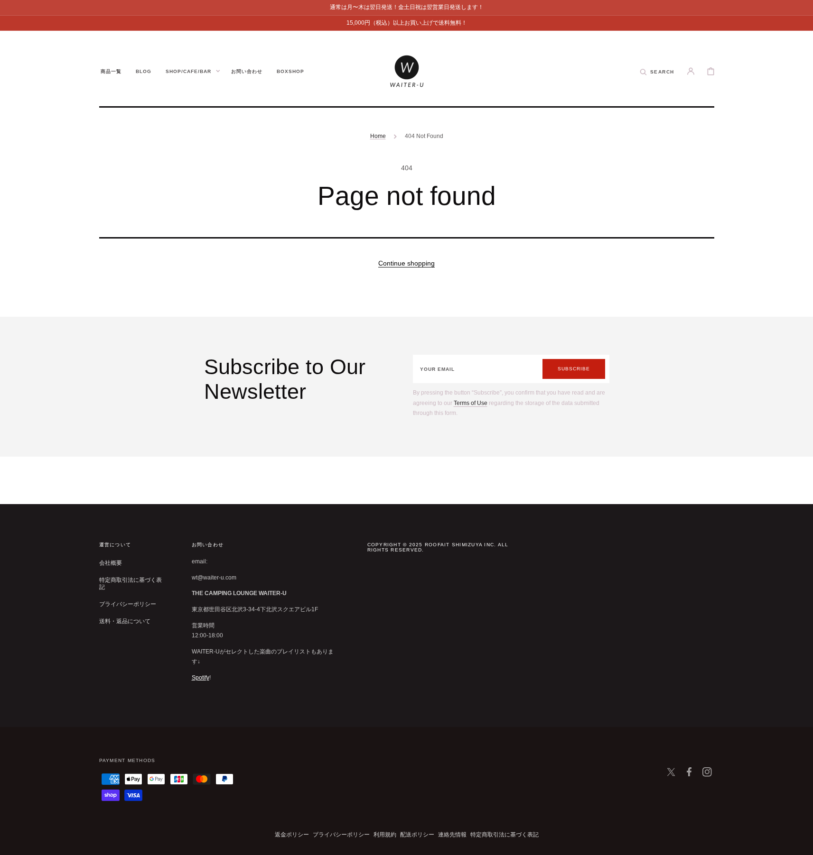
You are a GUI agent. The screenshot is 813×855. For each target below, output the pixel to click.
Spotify (200, 677)
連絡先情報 (452, 834)
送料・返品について (124, 621)
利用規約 (385, 834)
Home (378, 136)
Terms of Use (470, 403)
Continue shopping (406, 263)
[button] (657, 71)
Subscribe (574, 368)
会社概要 (110, 563)
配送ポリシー (417, 834)
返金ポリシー (292, 834)
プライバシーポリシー (127, 604)
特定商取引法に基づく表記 (130, 584)
